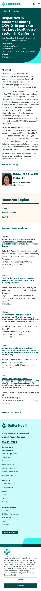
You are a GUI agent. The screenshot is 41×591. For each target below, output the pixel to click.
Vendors (4, 521)
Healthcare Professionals (10, 514)
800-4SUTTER (9, 442)
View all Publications (10, 412)
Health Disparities (9, 212)
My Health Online (8, 464)
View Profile (18, 185)
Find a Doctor (6, 457)
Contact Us (6, 447)
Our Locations (6, 461)
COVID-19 (6, 208)
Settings (20, 580)
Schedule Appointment (10, 454)
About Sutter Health (8, 484)
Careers (4, 495)
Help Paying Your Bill (9, 475)
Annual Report (8, 487)
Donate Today (10, 532)
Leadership (5, 498)
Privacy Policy (10, 575)
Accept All (20, 585)
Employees (5, 510)
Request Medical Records (10, 472)
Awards (4, 491)
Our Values (5, 502)
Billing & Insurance (8, 468)
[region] (20, 569)
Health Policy (7, 217)
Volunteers (5, 525)
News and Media (9, 517)
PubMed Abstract (9, 164)
